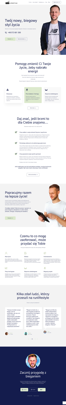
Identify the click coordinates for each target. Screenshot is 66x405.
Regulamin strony (36, 395)
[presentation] (28, 339)
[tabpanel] (13, 322)
